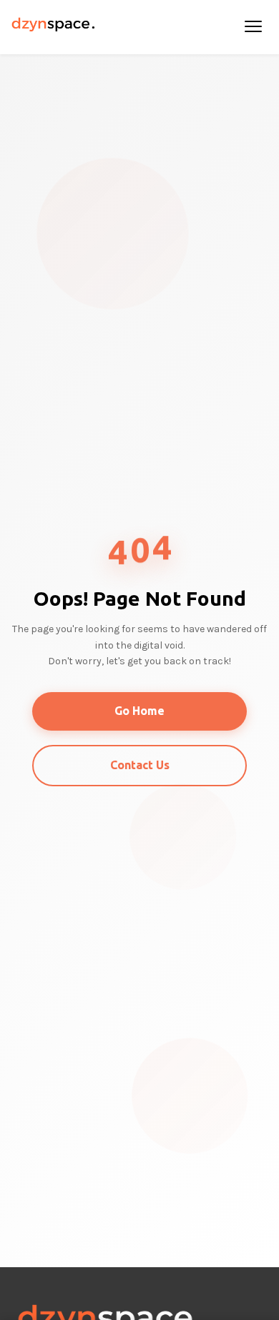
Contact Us (140, 764)
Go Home (139, 710)
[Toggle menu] (253, 27)
